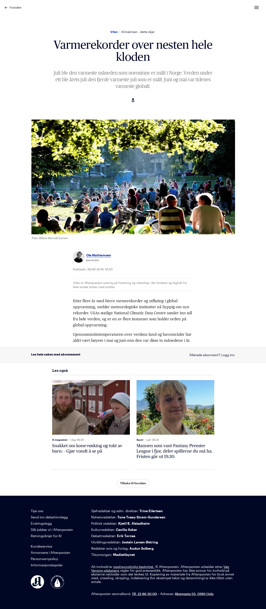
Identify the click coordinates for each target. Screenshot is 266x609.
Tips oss (37, 511)
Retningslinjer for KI (46, 536)
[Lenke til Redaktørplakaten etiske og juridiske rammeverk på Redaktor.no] (57, 582)
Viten (114, 32)
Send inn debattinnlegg (49, 517)
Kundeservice (41, 546)
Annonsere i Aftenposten (50, 552)
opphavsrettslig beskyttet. (133, 567)
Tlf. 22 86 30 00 (144, 594)
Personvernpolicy (44, 559)
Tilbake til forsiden (133, 483)
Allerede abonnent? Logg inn (212, 355)
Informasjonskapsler (47, 565)
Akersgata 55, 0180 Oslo (194, 594)
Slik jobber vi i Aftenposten (52, 530)
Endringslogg (41, 523)
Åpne (260, 7)
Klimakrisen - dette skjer (138, 32)
